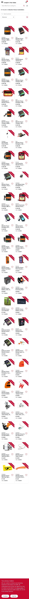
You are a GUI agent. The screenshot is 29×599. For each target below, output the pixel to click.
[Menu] (2, 2)
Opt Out (14, 596)
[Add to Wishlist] (12, 38)
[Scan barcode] (27, 6)
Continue (5, 596)
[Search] (24, 6)
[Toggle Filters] (27, 17)
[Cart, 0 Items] (26, 2)
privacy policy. (20, 588)
